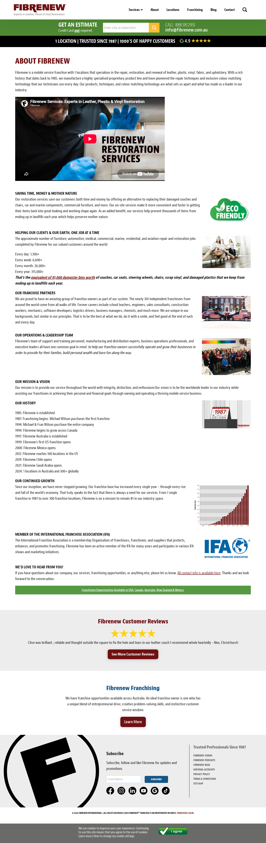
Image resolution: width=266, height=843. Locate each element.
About (155, 10)
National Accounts (204, 769)
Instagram (121, 791)
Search (244, 9)
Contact (229, 10)
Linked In (133, 791)
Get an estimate (77, 25)
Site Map (198, 783)
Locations (172, 10)
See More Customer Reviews (133, 654)
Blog (214, 10)
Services (134, 10)
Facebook (110, 791)
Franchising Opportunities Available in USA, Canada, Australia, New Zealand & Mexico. (133, 590)
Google (155, 791)
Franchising (195, 10)
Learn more (85, 836)
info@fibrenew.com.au (186, 30)
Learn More (133, 722)
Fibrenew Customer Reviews (133, 621)
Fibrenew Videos (202, 755)
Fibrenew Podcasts (204, 760)
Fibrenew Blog (201, 765)
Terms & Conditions (204, 779)
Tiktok (166, 791)
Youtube (144, 791)
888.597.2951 (185, 25)
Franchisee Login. (185, 813)
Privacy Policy (201, 774)
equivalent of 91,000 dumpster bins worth (63, 277)
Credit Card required (75, 30)
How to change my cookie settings (114, 836)
